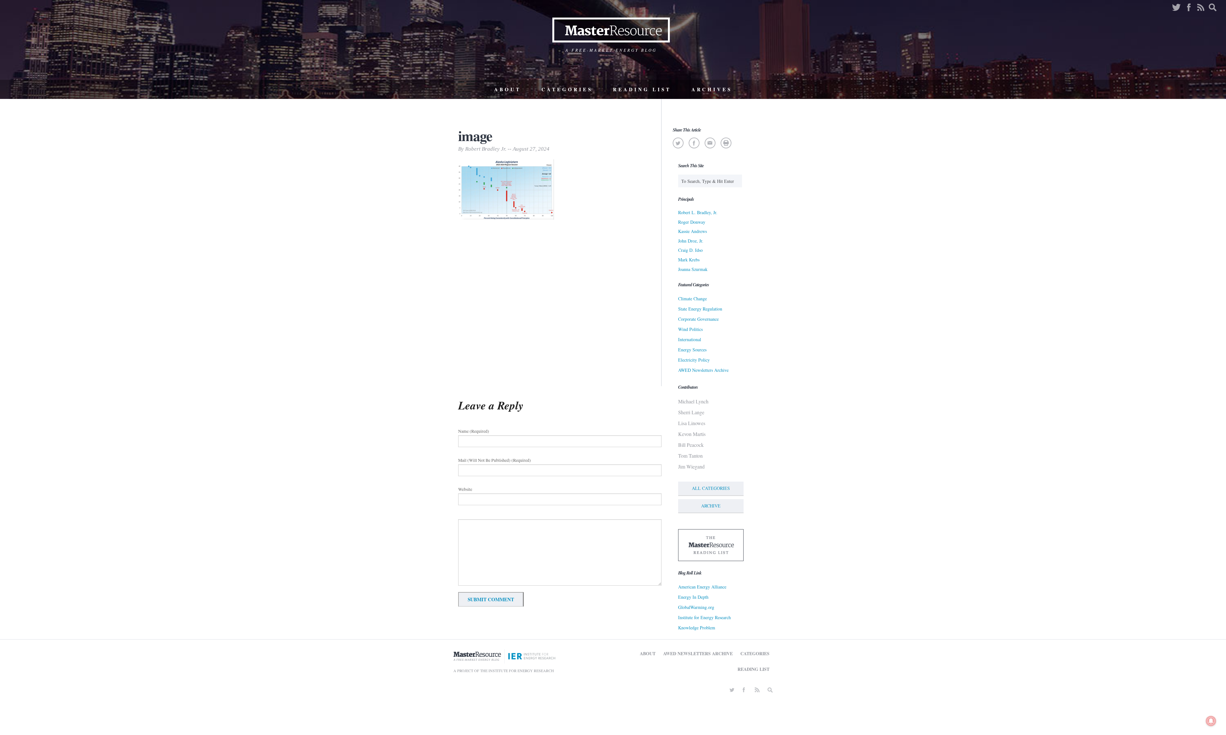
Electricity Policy (694, 360)
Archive (711, 506)
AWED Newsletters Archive (703, 370)
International (689, 339)
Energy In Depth (693, 597)
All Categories (711, 488)
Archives (712, 89)
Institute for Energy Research (704, 617)
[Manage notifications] (1211, 721)
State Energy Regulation (700, 309)
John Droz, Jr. (690, 241)
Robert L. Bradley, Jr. (697, 212)
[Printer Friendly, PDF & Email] (726, 143)
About (507, 89)
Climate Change (692, 299)
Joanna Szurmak (693, 269)
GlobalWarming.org (696, 607)
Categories (567, 89)
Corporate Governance (698, 319)
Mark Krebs (689, 260)
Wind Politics (690, 329)
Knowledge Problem (696, 628)
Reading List (642, 89)
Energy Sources (692, 350)
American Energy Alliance (702, 587)
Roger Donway (691, 222)
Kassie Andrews (692, 231)
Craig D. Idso (690, 250)
